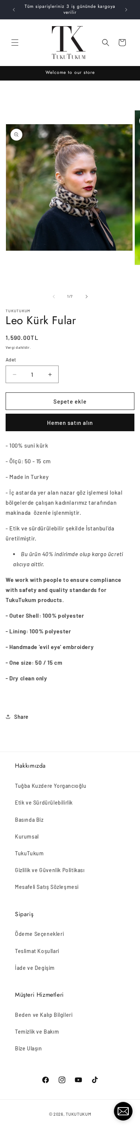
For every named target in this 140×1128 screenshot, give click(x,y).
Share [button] (21, 717)
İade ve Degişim (35, 968)
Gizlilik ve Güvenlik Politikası (50, 870)
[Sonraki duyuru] (126, 9)
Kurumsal (27, 836)
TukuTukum (29, 853)
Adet (11, 360)
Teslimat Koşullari (37, 951)
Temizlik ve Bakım (37, 1031)
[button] (15, 42)
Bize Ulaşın (28, 1048)
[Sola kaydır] (54, 296)
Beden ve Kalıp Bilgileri (43, 1015)
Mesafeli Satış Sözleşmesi (47, 887)
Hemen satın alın (70, 422)
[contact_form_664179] (123, 1111)
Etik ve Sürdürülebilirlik (44, 802)
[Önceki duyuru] (14, 9)
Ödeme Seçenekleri (39, 934)
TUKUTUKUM (78, 1114)
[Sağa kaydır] (86, 296)
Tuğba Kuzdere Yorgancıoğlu (51, 786)
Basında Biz (29, 820)
